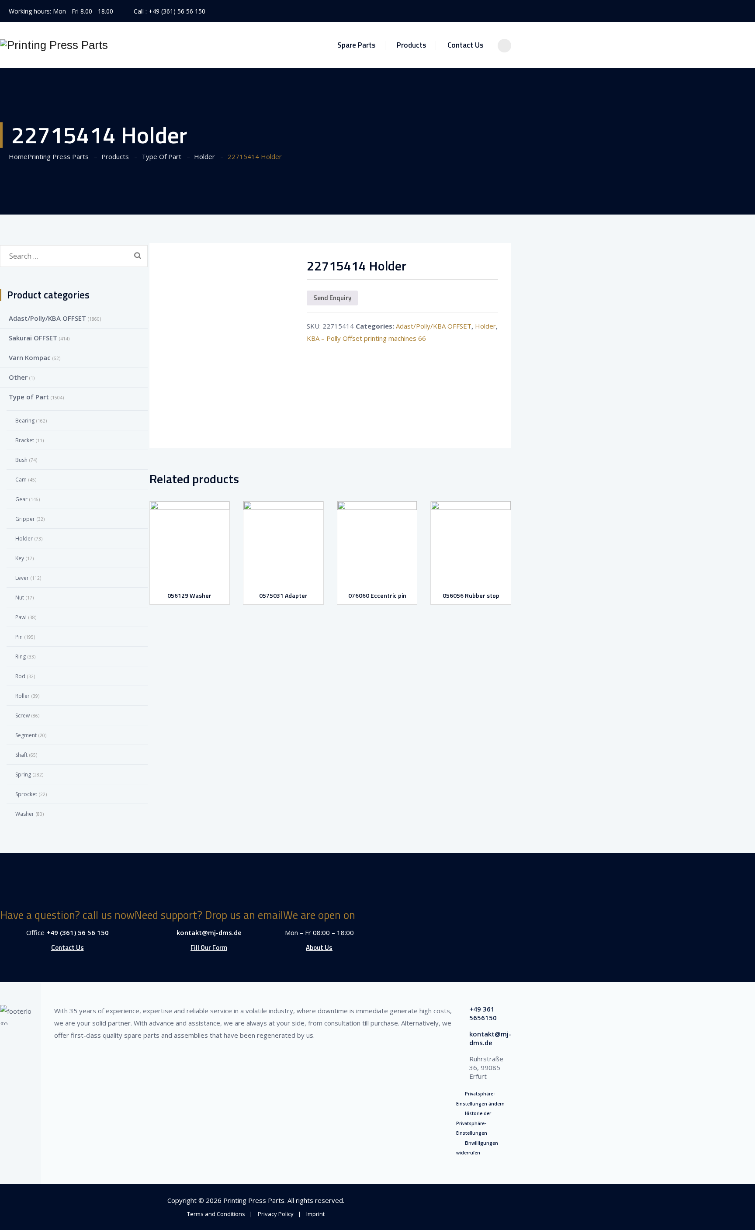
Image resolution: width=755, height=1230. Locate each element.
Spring (23, 774)
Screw (22, 715)
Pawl (21, 617)
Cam (21, 479)
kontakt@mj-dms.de (209, 932)
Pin (19, 637)
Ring (20, 656)
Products (411, 45)
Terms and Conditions (216, 1214)
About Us (319, 947)
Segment (26, 735)
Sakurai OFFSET (33, 337)
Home (47, 156)
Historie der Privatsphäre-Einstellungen (473, 1123)
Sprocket (26, 794)
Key (19, 558)
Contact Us (465, 45)
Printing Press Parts (253, 1200)
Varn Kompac (30, 357)
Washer (24, 814)
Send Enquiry (332, 298)
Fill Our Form (208, 947)
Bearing (25, 420)
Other (18, 377)
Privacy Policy (276, 1214)
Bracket (24, 440)
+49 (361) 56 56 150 (177, 11)
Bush (21, 460)
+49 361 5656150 (483, 1013)
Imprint (315, 1214)
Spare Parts (356, 45)
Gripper (25, 519)
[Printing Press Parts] (54, 45)
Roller (22, 696)
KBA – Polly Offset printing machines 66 (366, 338)
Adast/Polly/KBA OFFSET (433, 326)
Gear (21, 499)
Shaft (21, 755)
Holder (485, 326)
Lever (22, 578)
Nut (19, 597)
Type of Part (29, 396)
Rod (20, 676)
